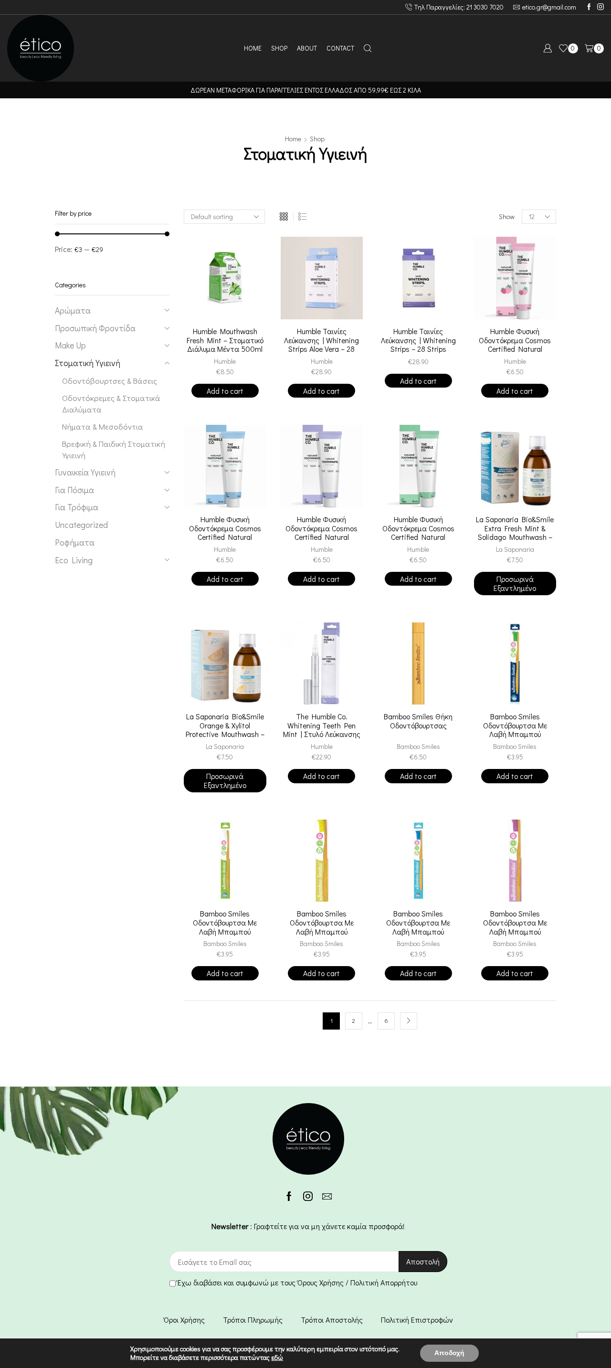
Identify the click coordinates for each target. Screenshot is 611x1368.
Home (293, 138)
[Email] (327, 1196)
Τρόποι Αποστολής (332, 1320)
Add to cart (225, 391)
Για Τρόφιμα (76, 507)
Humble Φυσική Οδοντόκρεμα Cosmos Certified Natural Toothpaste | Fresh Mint (418, 533)
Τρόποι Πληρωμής (253, 1320)
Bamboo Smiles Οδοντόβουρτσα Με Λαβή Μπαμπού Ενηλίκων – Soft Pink (515, 927)
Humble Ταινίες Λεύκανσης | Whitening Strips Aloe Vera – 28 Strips (321, 345)
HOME (253, 48)
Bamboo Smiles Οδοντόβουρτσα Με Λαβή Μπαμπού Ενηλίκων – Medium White (225, 931)
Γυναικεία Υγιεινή (85, 472)
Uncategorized (81, 524)
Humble (225, 361)
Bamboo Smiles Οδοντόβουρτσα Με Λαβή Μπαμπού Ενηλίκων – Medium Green (515, 734)
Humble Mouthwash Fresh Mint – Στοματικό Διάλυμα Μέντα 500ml (225, 340)
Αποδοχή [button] (449, 1352)
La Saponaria (515, 549)
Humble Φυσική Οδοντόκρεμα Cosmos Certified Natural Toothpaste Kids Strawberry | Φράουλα (515, 349)
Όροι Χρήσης (184, 1320)
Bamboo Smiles (418, 746)
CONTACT (340, 48)
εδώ (277, 1357)
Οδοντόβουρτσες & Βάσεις (109, 380)
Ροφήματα (75, 542)
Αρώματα (73, 310)
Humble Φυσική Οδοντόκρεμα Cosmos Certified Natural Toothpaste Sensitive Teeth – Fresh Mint (225, 537)
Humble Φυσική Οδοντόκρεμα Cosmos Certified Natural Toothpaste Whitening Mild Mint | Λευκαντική (321, 537)
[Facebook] (589, 7)
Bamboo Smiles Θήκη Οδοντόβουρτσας (418, 721)
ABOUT (307, 48)
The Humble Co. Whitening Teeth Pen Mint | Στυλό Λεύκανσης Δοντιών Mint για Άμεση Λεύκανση (321, 734)
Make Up (70, 345)
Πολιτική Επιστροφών (417, 1320)
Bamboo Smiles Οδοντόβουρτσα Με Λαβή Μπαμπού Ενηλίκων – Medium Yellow (321, 931)
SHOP (279, 48)
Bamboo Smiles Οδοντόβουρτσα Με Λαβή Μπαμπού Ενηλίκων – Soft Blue (418, 927)
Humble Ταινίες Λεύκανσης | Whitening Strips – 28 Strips (418, 340)
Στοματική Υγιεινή (87, 363)
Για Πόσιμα (74, 489)
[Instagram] (600, 7)
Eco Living (74, 560)
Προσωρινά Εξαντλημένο (515, 583)
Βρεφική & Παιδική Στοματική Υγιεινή (113, 449)
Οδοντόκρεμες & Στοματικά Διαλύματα (111, 403)
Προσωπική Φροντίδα (95, 328)
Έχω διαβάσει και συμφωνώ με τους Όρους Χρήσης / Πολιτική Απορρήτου (297, 1282)
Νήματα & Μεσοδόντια (102, 426)
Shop (317, 138)
